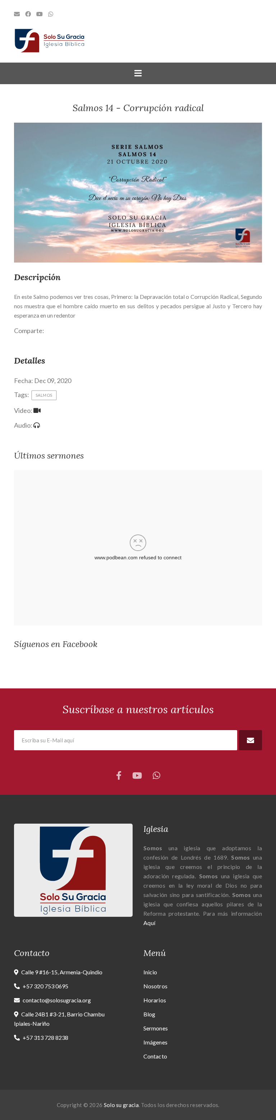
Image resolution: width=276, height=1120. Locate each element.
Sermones (155, 1028)
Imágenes (155, 1042)
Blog (149, 1014)
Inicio (150, 972)
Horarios (154, 1000)
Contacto (155, 1056)
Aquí (149, 922)
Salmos (44, 395)
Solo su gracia (121, 1105)
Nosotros (155, 986)
